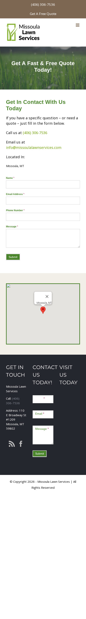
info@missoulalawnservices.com (33, 147)
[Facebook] (21, 444)
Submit (13, 257)
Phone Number (15, 210)
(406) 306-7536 (43, 4)
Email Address (15, 194)
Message (12, 226)
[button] (43, 310)
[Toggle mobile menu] (78, 25)
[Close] (47, 296)
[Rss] (12, 444)
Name (10, 178)
